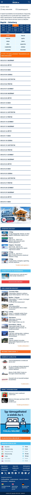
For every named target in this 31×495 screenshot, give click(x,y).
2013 (21, 25)
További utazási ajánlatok (22, 265)
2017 (15, 27)
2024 (27, 30)
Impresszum (4, 466)
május (8, 41)
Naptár (7, 6)
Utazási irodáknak (23, 479)
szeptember (8, 47)
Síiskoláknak (4, 481)
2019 (27, 27)
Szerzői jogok (26, 468)
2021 (9, 30)
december (23, 49)
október (23, 47)
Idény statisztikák (7, 9)
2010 (3, 25)
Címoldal (2, 6)
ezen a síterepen (13, 53)
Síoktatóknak (12, 481)
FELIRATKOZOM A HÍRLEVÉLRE (11, 438)
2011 (9, 25)
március (8, 38)
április (23, 38)
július (8, 44)
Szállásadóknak (5, 479)
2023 (21, 30)
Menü (2, 2)
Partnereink (4, 470)
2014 (27, 25)
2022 (15, 30)
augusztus (23, 44)
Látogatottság (4, 468)
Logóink (15, 470)
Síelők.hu (15, 2)
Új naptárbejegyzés (22, 9)
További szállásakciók (23, 346)
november (8, 49)
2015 (3, 27)
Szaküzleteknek (14, 479)
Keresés (29, 2)
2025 (8, 32)
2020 (3, 30)
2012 (15, 25)
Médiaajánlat (26, 466)
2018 (21, 27)
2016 (9, 27)
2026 (23, 32)
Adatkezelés (15, 468)
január (8, 35)
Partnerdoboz (26, 470)
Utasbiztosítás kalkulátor (15, 282)
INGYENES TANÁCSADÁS (9, 351)
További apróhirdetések (23, 404)
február (23, 35)
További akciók (25, 384)
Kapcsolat (15, 466)
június (23, 41)
